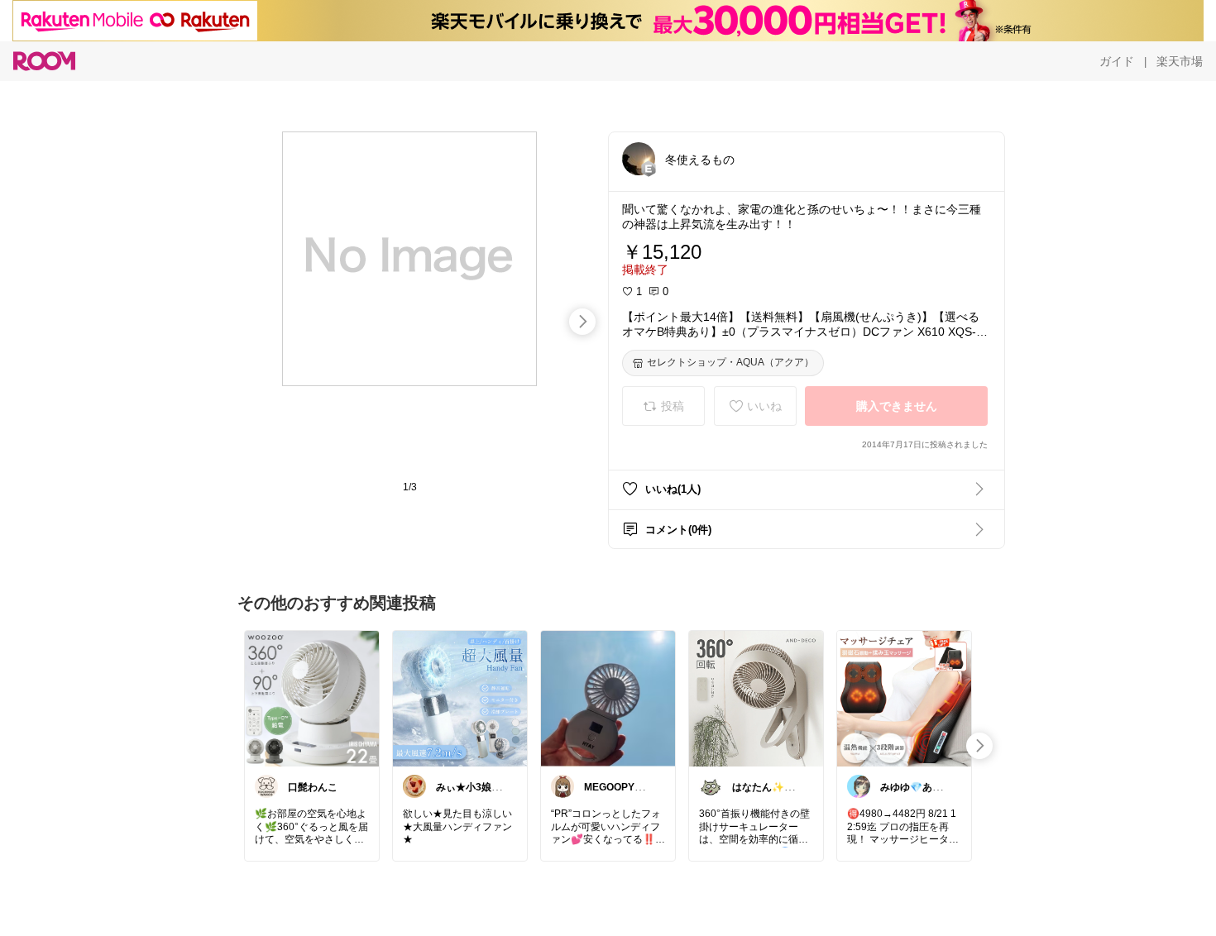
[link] (312, 698)
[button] (638, 158)
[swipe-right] (582, 321)
